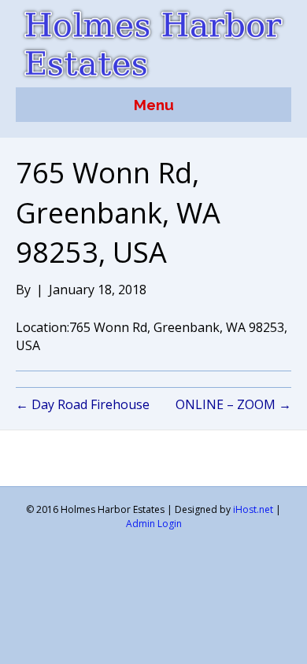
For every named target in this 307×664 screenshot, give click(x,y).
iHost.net (253, 509)
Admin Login (154, 523)
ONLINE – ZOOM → (233, 404)
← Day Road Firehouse (83, 404)
